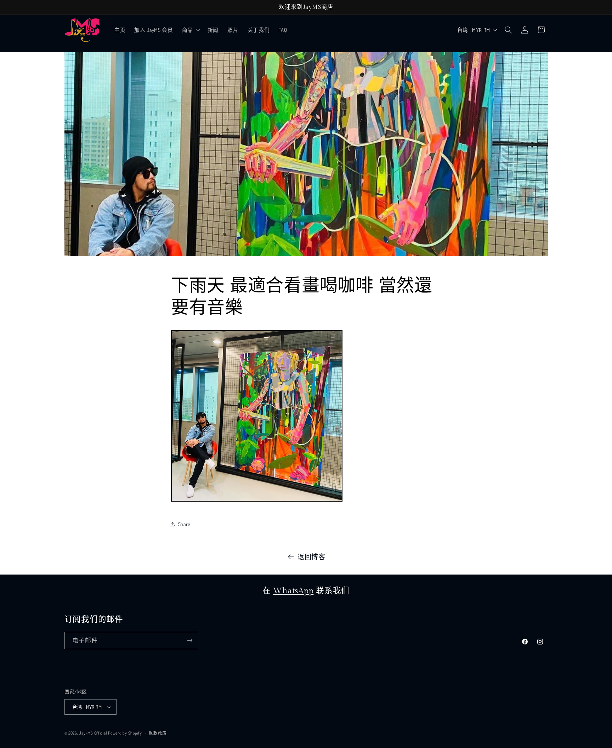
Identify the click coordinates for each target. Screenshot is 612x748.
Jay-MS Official (93, 733)
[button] (190, 30)
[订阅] (189, 640)
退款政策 (158, 733)
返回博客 (311, 557)
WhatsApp (293, 590)
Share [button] (184, 524)
